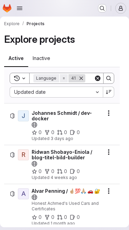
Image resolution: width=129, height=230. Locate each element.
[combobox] (56, 92)
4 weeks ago (64, 177)
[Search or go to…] (102, 8)
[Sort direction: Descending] (108, 92)
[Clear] (98, 78)
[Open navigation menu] (19, 8)
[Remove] (81, 78)
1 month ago (63, 223)
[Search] (108, 78)
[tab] (16, 58)
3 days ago (62, 138)
